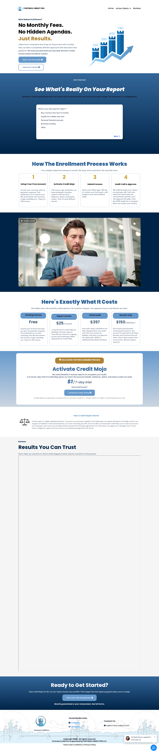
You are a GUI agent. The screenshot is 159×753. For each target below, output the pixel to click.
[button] (117, 136)
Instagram (75, 726)
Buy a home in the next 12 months (55, 113)
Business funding (48, 124)
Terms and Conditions (73, 745)
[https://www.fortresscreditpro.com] (20, 8)
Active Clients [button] (122, 8)
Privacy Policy (90, 745)
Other (43, 127)
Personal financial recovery (52, 120)
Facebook (75, 723)
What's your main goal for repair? (52, 109)
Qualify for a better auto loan (52, 116)
